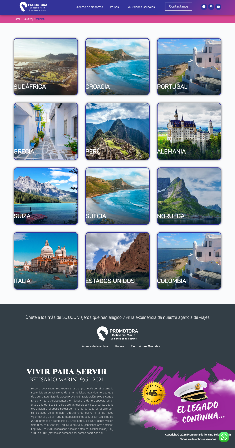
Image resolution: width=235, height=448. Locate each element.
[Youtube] (218, 7)
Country (28, 19)
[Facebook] (204, 7)
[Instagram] (211, 7)
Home (17, 19)
